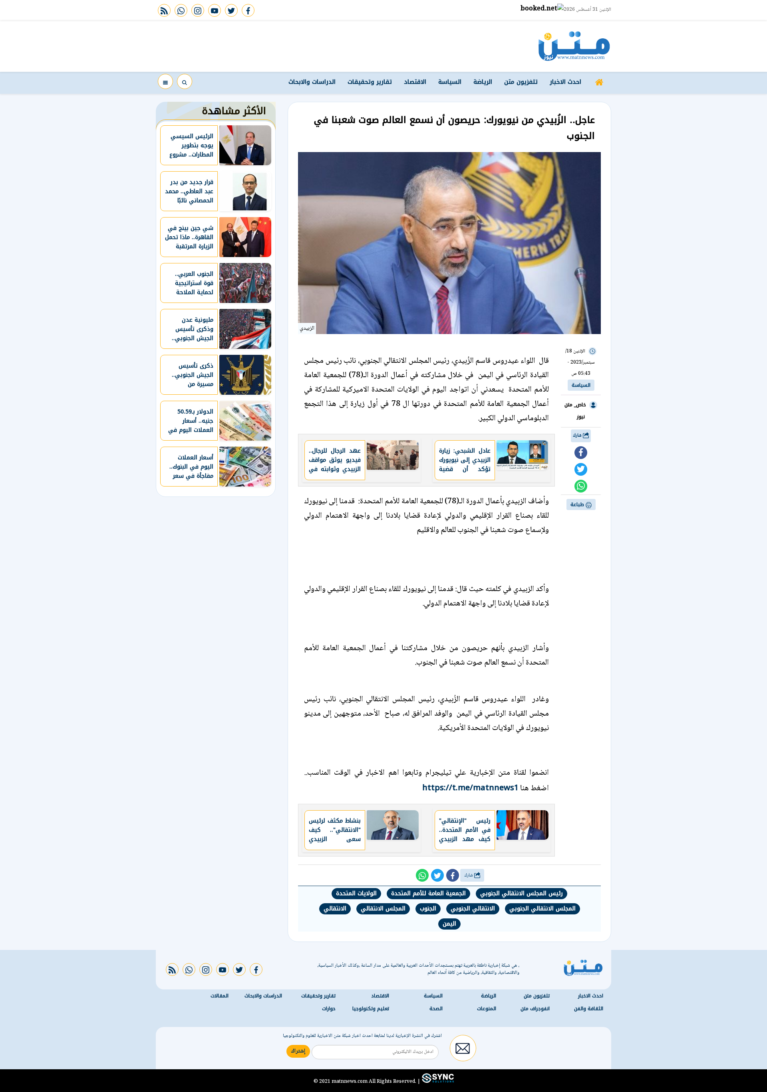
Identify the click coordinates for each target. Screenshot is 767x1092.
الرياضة (482, 81)
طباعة (578, 504)
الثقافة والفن (588, 1008)
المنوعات (486, 1008)
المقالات (220, 995)
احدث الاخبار (565, 81)
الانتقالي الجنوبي (473, 908)
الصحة (436, 1008)
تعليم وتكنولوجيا (370, 1008)
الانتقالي (335, 908)
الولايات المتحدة (356, 893)
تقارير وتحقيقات (370, 81)
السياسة (449, 81)
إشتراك (298, 1051)
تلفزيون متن (521, 81)
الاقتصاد (415, 81)
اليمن (449, 923)
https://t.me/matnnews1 (470, 787)
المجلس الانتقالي (383, 908)
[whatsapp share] (580, 486)
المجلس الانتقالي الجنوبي (542, 908)
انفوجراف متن (535, 1008)
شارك (578, 435)
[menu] (165, 81)
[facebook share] (580, 452)
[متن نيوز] (574, 46)
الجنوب (428, 908)
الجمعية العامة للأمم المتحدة (428, 893)
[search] (184, 81)
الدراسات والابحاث (312, 81)
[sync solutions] (437, 1081)
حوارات (329, 1008)
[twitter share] (580, 469)
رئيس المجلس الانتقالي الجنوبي (521, 893)
